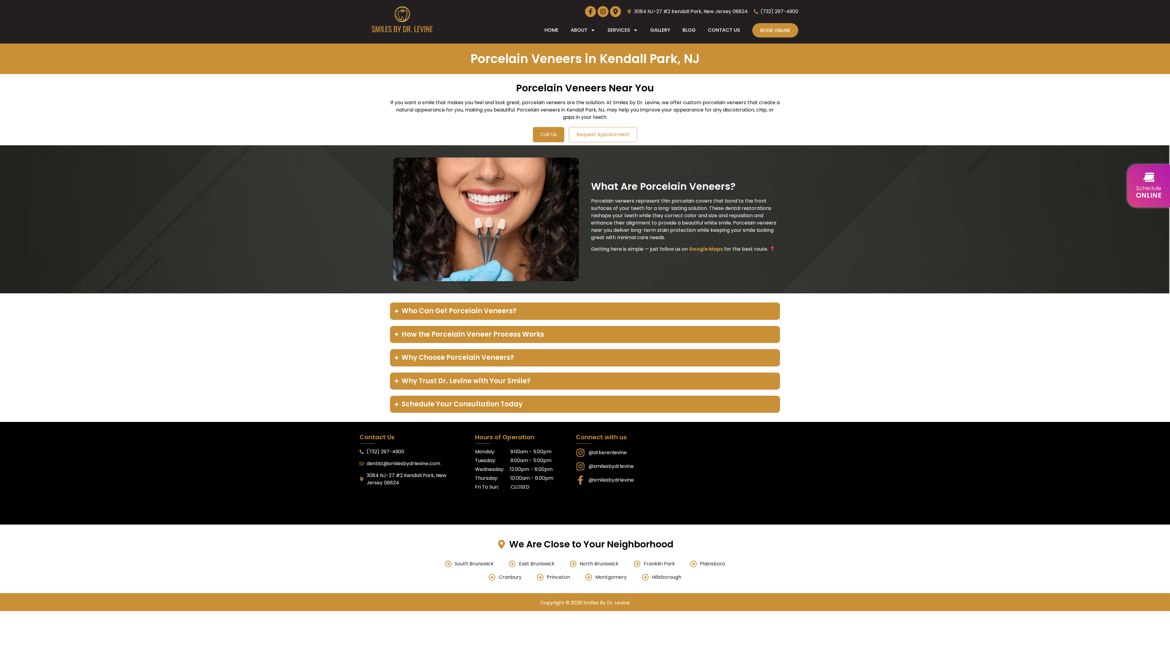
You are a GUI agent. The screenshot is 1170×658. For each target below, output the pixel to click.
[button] (1148, 185)
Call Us (549, 134)
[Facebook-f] (590, 11)
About (579, 30)
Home (551, 30)
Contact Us (724, 30)
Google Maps (706, 249)
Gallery (660, 30)
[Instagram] (602, 11)
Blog (689, 30)
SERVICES (619, 30)
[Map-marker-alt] (615, 11)
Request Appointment (602, 134)
